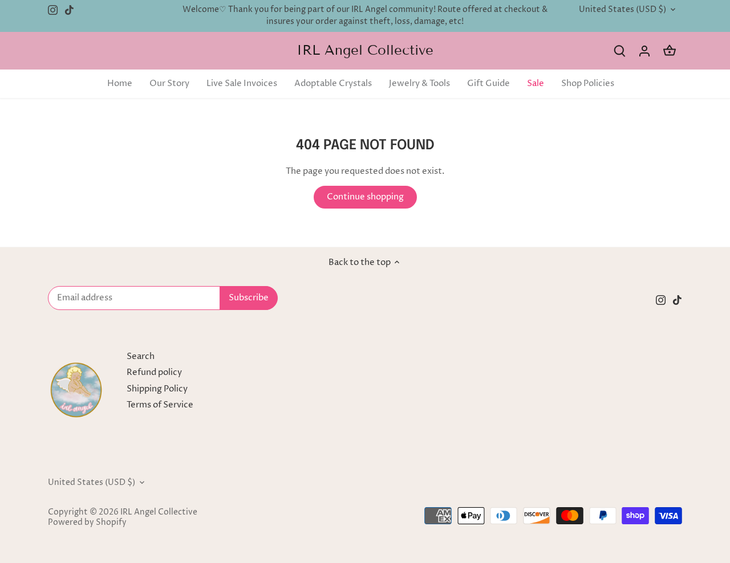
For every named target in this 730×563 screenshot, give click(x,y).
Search (141, 356)
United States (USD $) (622, 10)
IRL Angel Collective (365, 50)
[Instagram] (53, 10)
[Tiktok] (69, 10)
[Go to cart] (669, 51)
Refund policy (154, 372)
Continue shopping (365, 197)
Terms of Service (160, 405)
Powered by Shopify (87, 522)
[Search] (619, 51)
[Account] (644, 51)
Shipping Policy (157, 389)
